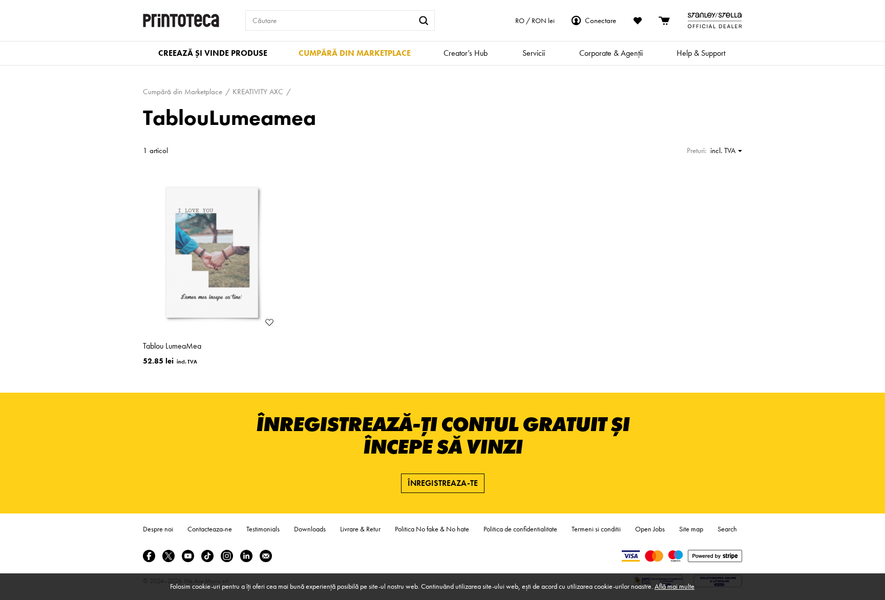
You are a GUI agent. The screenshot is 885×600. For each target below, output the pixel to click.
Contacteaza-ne (209, 528)
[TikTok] (207, 556)
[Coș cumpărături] (665, 20)
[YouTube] (188, 556)
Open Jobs (650, 528)
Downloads (310, 528)
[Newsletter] (266, 556)
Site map (691, 528)
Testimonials (263, 528)
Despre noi (158, 528)
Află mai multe (674, 586)
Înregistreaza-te (443, 483)
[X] (168, 556)
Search (727, 528)
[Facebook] (149, 556)
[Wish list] (637, 20)
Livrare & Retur (360, 528)
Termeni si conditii (596, 528)
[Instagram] (227, 556)
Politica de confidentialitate (520, 528)
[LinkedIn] (246, 556)
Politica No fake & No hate (432, 528)
